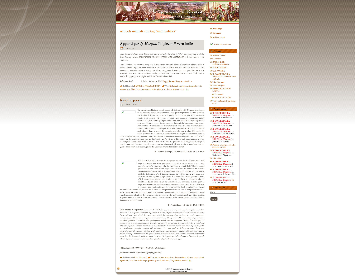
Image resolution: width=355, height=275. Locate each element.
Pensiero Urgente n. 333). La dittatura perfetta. (223, 145)
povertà (158, 260)
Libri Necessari (140, 257)
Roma (169, 89)
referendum (156, 89)
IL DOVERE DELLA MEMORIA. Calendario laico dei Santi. (224, 76)
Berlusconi (173, 86)
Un (223, 179)
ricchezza (165, 260)
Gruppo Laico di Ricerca (177, 11)
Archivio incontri (219, 55)
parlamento (146, 89)
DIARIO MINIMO (219, 67)
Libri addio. (217, 158)
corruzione (169, 257)
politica (151, 260)
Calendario (216, 58)
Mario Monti (136, 89)
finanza (190, 257)
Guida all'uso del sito (222, 44)
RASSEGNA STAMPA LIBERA (147, 86)
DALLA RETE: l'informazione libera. (220, 63)
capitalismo (159, 257)
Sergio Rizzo (175, 260)
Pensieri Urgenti (218, 85)
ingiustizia (124, 260)
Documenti (219, 94)
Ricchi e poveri (131, 100)
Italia (131, 260)
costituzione (183, 86)
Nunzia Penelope (140, 260)
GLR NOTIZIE (218, 70)
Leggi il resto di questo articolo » (177, 81)
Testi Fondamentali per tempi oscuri (223, 101)
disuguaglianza (180, 257)
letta (128, 89)
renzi (164, 89)
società (184, 260)
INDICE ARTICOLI (223, 97)
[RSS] (118, 269)
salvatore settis (178, 89)
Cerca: (212, 192)
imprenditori (194, 86)
